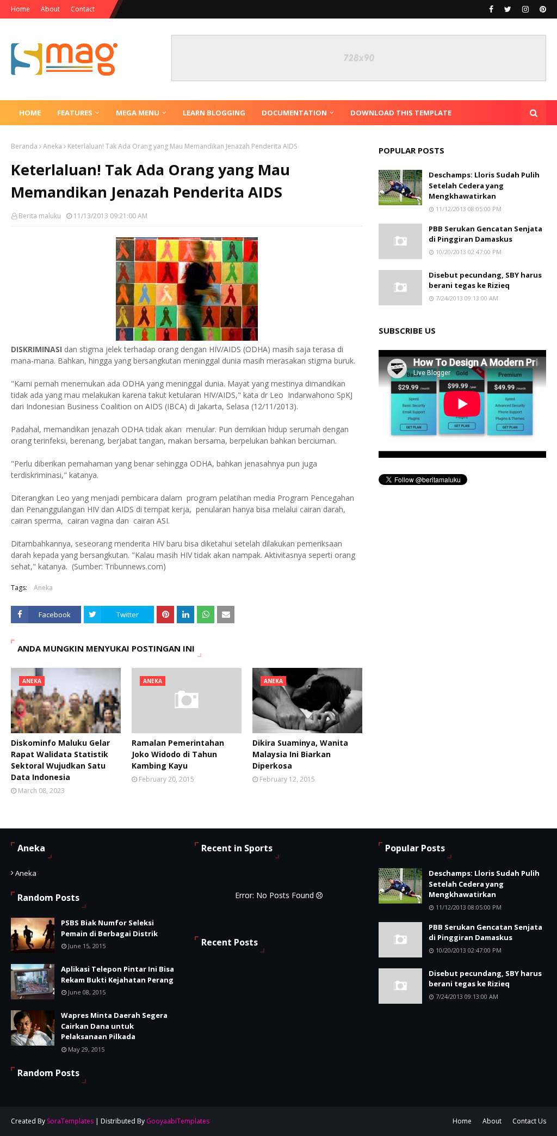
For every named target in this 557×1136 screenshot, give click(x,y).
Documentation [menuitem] (294, 113)
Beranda (24, 146)
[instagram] (525, 9)
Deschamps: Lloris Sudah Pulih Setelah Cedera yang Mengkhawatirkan (484, 185)
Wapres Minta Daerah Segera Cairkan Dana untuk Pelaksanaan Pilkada (114, 1025)
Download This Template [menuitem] (400, 113)
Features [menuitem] (74, 113)
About (50, 9)
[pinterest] (541, 9)
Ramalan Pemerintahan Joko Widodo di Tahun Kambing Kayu (178, 754)
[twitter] (508, 9)
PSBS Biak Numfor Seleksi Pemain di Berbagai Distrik (109, 928)
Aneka (52, 146)
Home (20, 9)
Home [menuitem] (30, 113)
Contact (83, 9)
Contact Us (529, 1121)
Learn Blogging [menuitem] (214, 113)
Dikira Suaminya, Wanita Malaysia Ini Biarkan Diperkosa (300, 754)
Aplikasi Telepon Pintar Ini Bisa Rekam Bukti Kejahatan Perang (117, 974)
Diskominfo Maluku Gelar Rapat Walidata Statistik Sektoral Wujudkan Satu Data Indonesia (60, 760)
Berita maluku (39, 215)
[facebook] (491, 9)
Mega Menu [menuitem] (137, 113)
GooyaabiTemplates (177, 1121)
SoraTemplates (70, 1121)
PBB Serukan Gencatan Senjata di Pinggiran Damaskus (485, 234)
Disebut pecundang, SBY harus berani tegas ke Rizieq (485, 280)
